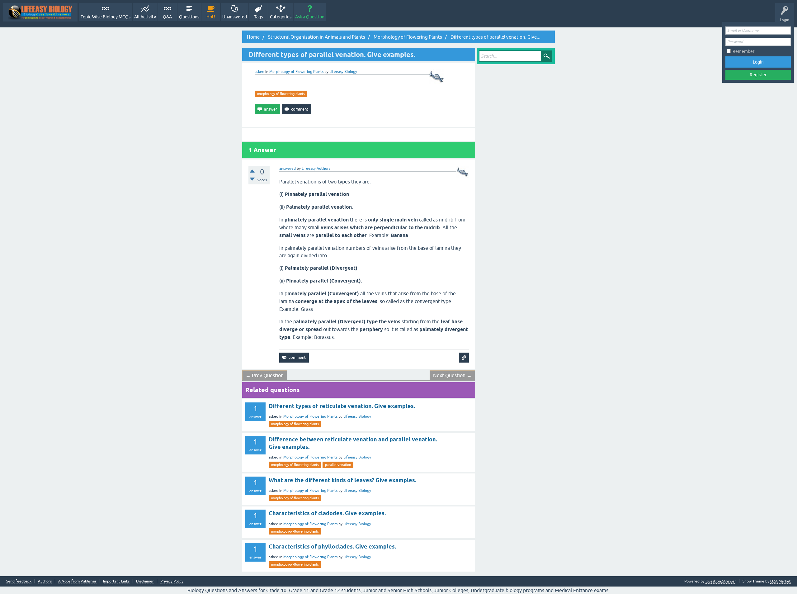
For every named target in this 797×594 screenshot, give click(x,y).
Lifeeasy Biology (357, 416)
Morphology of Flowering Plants (296, 71)
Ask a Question (309, 16)
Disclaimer (145, 581)
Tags (258, 16)
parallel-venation (338, 465)
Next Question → (452, 375)
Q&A (167, 16)
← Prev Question (265, 375)
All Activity (145, 16)
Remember (743, 51)
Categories (280, 16)
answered (287, 168)
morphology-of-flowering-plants (281, 94)
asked (259, 71)
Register (758, 74)
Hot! (210, 16)
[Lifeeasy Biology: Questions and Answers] (40, 12)
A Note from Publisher (77, 581)
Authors (45, 581)
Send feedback (18, 581)
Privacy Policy (171, 581)
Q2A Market (780, 581)
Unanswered (234, 16)
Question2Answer (720, 581)
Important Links (116, 581)
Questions (189, 16)
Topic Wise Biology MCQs (105, 16)
